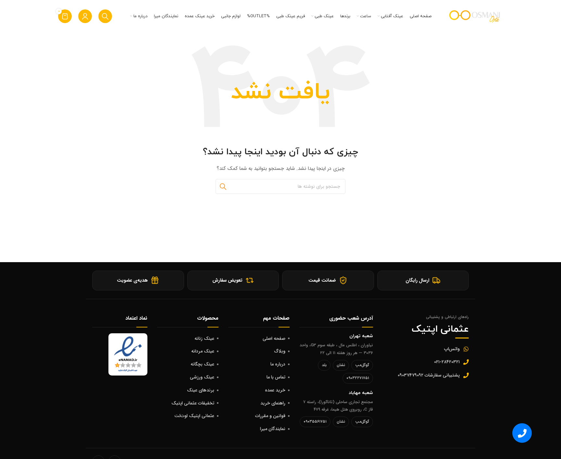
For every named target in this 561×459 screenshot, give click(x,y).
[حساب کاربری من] (85, 16)
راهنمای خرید (272, 403)
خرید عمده (275, 390)
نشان (341, 365)
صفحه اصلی (274, 338)
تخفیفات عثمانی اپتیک (192, 403)
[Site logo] (475, 15)
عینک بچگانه (202, 364)
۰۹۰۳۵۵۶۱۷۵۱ (315, 421)
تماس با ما (276, 377)
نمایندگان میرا (272, 428)
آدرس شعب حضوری (351, 318)
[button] (522, 433)
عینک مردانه (202, 351)
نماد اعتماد (136, 318)
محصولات (207, 318)
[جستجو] (105, 16)
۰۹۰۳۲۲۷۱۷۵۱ (357, 378)
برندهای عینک (200, 390)
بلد (324, 365)
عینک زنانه (204, 338)
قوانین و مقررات (270, 415)
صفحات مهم (276, 318)
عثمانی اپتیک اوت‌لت (194, 415)
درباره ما (277, 364)
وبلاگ (279, 351)
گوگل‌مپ (362, 365)
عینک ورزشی (202, 377)
